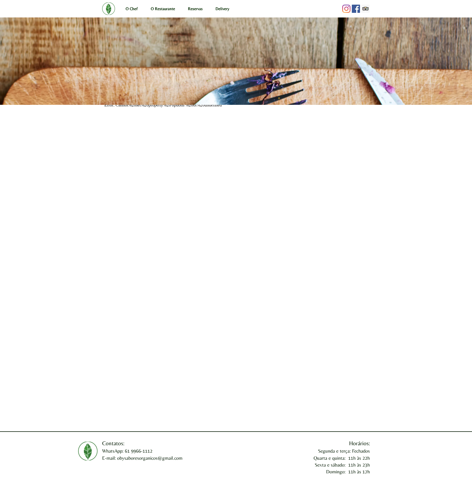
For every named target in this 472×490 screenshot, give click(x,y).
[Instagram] (346, 9)
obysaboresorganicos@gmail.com (149, 458)
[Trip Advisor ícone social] (365, 9)
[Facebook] (356, 9)
